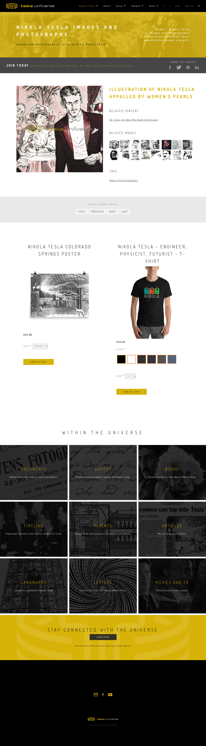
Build (119, 6)
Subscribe (103, 637)
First (81, 211)
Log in (189, 6)
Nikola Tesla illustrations (123, 180)
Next (112, 211)
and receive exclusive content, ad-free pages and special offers (69, 66)
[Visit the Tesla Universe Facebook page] (103, 696)
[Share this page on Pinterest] (188, 67)
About (107, 6)
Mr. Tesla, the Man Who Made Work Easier (133, 119)
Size (25, 346)
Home (159, 29)
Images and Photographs (169, 32)
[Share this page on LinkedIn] (197, 67)
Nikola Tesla (87, 6)
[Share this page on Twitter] (179, 67)
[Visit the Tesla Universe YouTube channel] (110, 696)
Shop (152, 6)
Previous (97, 211)
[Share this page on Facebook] (170, 67)
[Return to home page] (103, 720)
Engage (135, 6)
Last (124, 211)
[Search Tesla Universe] (199, 6)
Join (177, 6)
